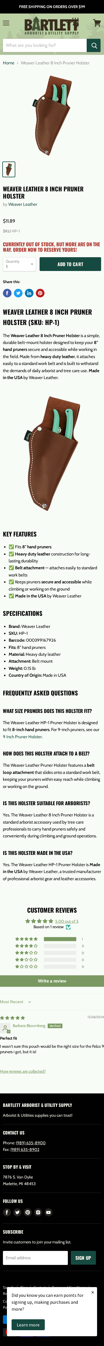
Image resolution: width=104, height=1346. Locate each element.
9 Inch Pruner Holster (22, 736)
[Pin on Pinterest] (40, 293)
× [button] (92, 1292)
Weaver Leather (22, 204)
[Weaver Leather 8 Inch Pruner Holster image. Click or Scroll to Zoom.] (52, 114)
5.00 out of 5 (67, 921)
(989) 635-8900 (31, 1142)
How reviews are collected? (23, 1071)
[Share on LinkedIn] (29, 293)
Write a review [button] (52, 981)
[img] (12, 1017)
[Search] (94, 45)
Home (8, 63)
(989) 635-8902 (24, 1149)
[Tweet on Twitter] (18, 293)
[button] (26, 939)
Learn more (28, 1325)
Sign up (83, 1257)
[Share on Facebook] (7, 293)
